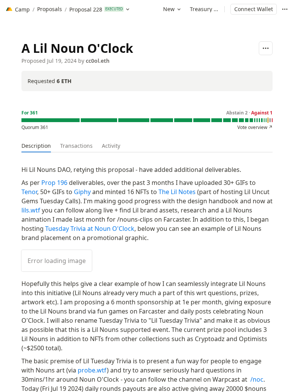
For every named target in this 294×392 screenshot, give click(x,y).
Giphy (82, 192)
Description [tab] (36, 145)
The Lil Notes (177, 192)
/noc (256, 379)
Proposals (49, 9)
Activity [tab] (111, 145)
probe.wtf (92, 370)
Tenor (29, 192)
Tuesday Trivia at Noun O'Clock (89, 228)
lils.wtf (30, 210)
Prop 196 (54, 182)
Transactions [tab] (76, 145)
